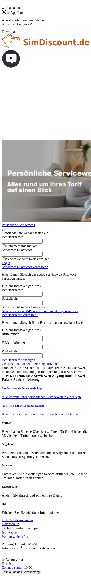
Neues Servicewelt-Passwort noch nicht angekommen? (40, 311)
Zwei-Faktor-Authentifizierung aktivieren (30, 364)
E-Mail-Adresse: (13, 342)
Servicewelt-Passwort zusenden (24, 307)
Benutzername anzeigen (18, 360)
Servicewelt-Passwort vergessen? (25, 267)
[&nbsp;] (2, 229)
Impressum (9, 533)
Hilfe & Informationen (17, 520)
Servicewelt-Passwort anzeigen (27, 259)
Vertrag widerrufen (15, 536)
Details (6, 563)
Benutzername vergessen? (20, 315)
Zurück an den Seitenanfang (22, 572)
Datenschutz (10, 524)
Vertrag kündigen (27, 528)
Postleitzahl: (10, 298)
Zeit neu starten (12, 567)
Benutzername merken (22, 246)
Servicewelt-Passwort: (17, 250)
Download (9, 32)
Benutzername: (12, 290)
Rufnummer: (10, 334)
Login (6, 263)
